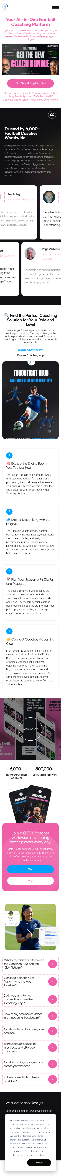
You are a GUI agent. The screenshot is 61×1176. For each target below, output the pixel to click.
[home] (6, 7)
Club (30, 869)
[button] (55, 7)
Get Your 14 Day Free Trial (31, 83)
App (30, 880)
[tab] (30, 350)
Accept (39, 1162)
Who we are (30, 729)
